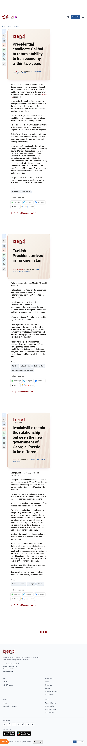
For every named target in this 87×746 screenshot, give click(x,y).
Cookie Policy (49, 712)
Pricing (5, 703)
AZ (78, 742)
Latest (5, 682)
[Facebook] (9, 724)
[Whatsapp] (4, 724)
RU (82, 742)
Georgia (31, 584)
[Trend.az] (9, 17)
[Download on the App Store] (9, 733)
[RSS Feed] (32, 724)
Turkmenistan (39, 366)
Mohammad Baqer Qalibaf (21, 192)
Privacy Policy (49, 706)
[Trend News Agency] (8, 651)
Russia (40, 584)
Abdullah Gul (25, 366)
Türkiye (14, 366)
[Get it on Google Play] (24, 733)
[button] (4, 31)
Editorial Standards (51, 691)
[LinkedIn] (28, 724)
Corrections (49, 694)
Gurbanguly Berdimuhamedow (22, 370)
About (47, 682)
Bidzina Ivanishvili (18, 584)
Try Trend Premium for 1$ (24, 213)
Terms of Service (50, 703)
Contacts (48, 688)
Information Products (10, 706)
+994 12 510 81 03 (8, 668)
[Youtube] (18, 724)
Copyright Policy (50, 709)
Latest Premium (8, 685)
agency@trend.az (8, 671)
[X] (14, 724)
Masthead (48, 685)
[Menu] (83, 17)
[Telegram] (23, 724)
